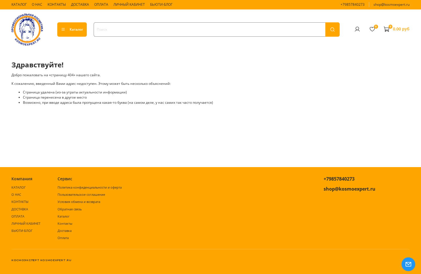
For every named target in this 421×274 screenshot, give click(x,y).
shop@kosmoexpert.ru (391, 4)
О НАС (37, 4)
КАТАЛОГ (19, 4)
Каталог (76, 29)
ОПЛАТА (101, 4)
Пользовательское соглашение (81, 194)
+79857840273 (353, 4)
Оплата (63, 238)
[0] (372, 29)
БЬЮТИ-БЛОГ (161, 4)
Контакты (65, 223)
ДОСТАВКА (80, 4)
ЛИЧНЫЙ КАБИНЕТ (129, 4)
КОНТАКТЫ (57, 4)
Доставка (65, 230)
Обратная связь (70, 209)
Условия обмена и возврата (79, 201)
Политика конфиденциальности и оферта (90, 187)
